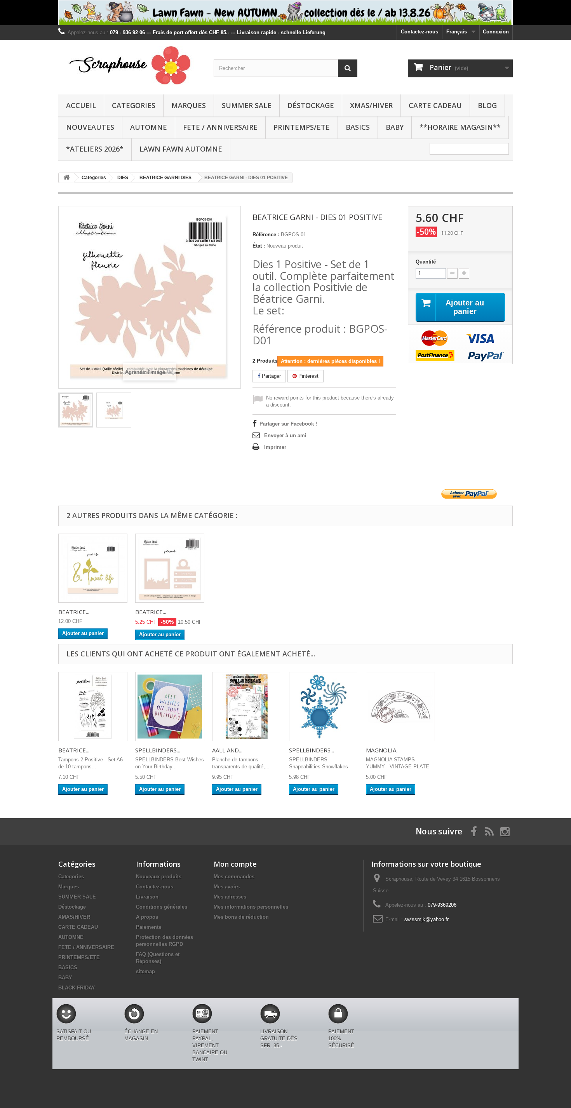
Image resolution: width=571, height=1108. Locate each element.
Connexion (496, 32)
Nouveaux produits (158, 876)
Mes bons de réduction (241, 917)
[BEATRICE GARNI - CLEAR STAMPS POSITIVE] (92, 706)
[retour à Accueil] (66, 178)
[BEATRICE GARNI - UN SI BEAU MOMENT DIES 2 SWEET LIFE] (92, 568)
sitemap (145, 971)
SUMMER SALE (247, 105)
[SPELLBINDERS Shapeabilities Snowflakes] (323, 706)
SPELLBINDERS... (157, 750)
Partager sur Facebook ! (288, 424)
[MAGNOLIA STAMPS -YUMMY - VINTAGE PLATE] (400, 706)
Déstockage (310, 105)
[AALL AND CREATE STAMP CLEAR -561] (246, 706)
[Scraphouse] (130, 65)
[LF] (285, 12)
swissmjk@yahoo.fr (426, 919)
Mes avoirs (227, 887)
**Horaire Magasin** (460, 127)
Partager (270, 376)
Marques (188, 105)
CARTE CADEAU (435, 105)
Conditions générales (161, 907)
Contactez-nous (419, 32)
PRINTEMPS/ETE (301, 127)
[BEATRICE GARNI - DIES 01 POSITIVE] (76, 410)
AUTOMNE (148, 127)
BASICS (358, 127)
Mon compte (235, 864)
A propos (147, 917)
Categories (133, 105)
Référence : (265, 234)
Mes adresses (230, 897)
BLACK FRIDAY (76, 988)
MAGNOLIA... (383, 750)
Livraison (147, 897)
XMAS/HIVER (371, 105)
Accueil (81, 105)
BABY (395, 127)
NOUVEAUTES (90, 127)
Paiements (148, 927)
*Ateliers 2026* (95, 149)
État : (258, 246)
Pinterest (308, 376)
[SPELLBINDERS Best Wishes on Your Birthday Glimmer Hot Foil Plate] (169, 706)
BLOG (487, 105)
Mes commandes (234, 876)
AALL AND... (227, 750)
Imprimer (275, 447)
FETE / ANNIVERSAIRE (220, 127)
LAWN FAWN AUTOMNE (180, 149)
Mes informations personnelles (251, 907)
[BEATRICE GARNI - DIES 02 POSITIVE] (169, 568)
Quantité (426, 262)
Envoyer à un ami (285, 435)
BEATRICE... (73, 612)
